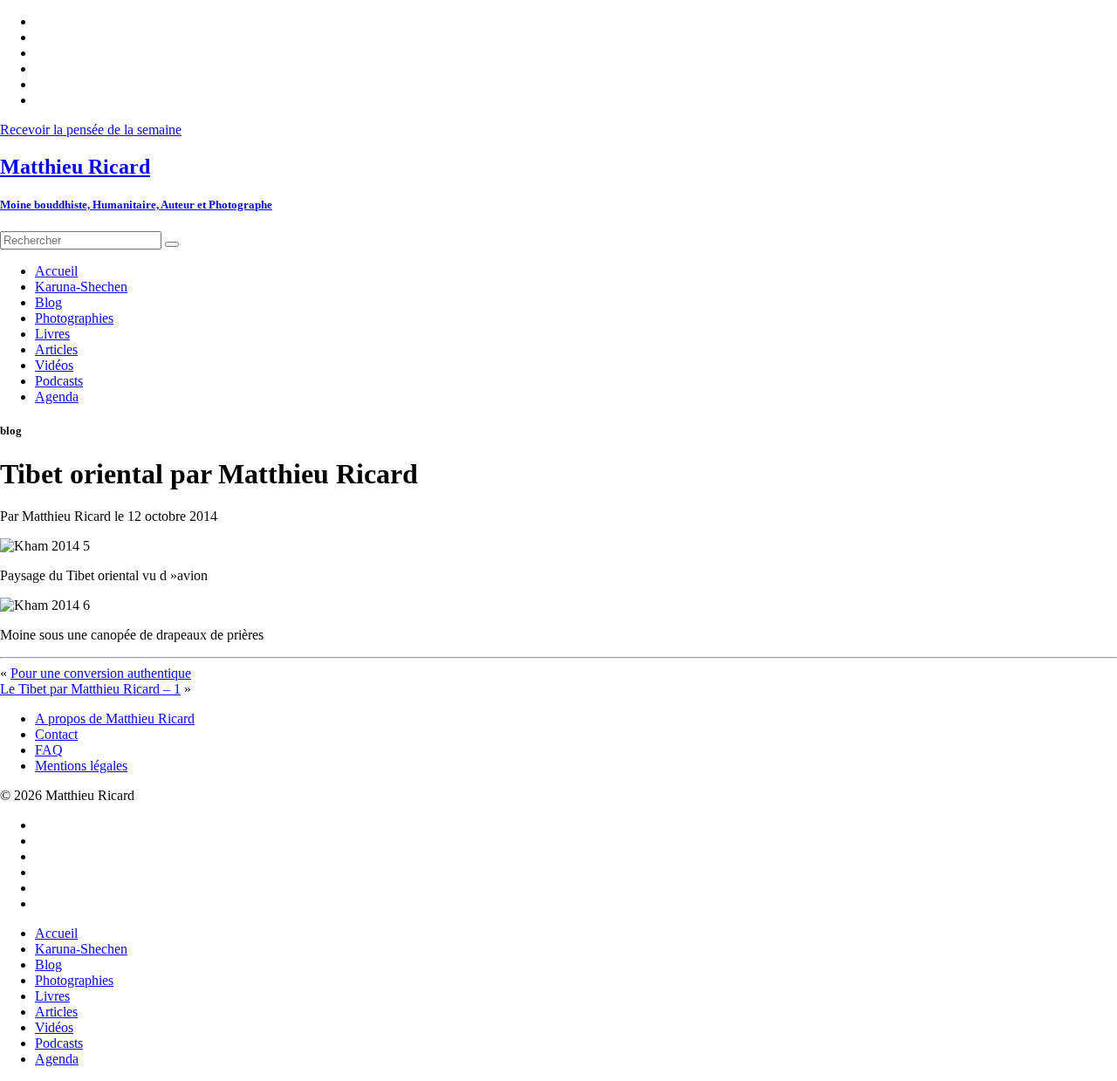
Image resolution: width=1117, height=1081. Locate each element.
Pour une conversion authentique (100, 673)
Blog (48, 964)
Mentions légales (81, 765)
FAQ (49, 749)
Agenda (57, 1058)
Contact (56, 734)
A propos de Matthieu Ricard (115, 718)
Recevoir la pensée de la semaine (91, 129)
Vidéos (54, 1027)
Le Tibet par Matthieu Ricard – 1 (90, 688)
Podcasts (59, 1043)
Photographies (74, 980)
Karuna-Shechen (81, 948)
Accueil (56, 933)
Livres (52, 996)
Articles (56, 1011)
